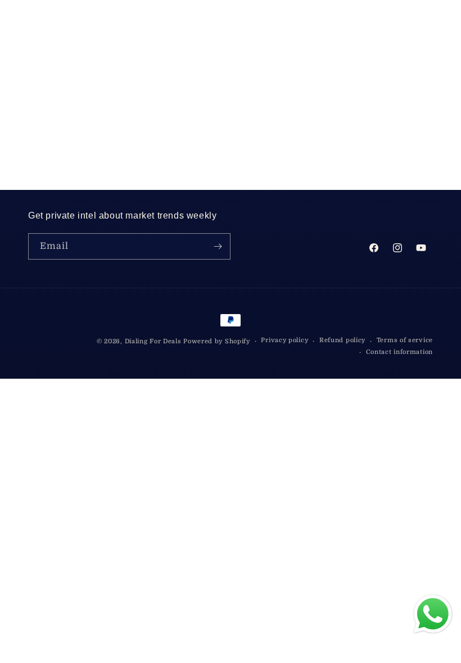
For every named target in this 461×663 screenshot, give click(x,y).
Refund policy (342, 340)
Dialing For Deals (153, 341)
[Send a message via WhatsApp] (432, 614)
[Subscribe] (217, 246)
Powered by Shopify (216, 341)
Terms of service (405, 340)
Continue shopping (230, 137)
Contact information (399, 352)
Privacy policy (284, 340)
